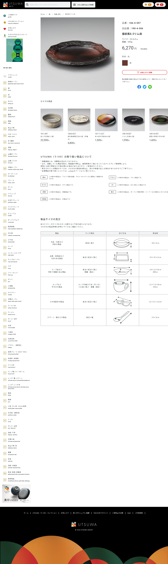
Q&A (129, 513)
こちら (71, 171)
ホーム (43, 14)
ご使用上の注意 (117, 513)
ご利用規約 (139, 513)
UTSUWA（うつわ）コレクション (45, 513)
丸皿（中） (57, 14)
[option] (78, 54)
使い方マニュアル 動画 (81, 513)
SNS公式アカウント (101, 513)
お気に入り (65, 513)
